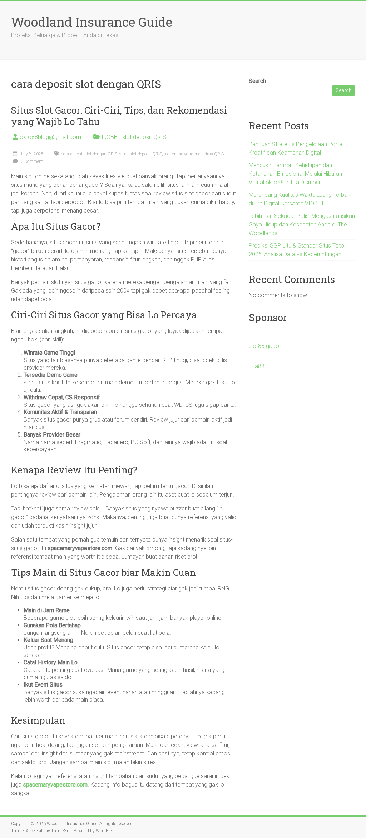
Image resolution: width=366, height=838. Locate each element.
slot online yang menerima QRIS (194, 153)
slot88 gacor (265, 346)
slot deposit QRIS (144, 137)
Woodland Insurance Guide (91, 21)
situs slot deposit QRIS (140, 153)
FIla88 (256, 366)
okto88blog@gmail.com (50, 137)
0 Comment (31, 161)
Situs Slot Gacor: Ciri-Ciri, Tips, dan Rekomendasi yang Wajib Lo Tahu (119, 116)
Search (257, 81)
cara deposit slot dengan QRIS (89, 153)
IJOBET (111, 137)
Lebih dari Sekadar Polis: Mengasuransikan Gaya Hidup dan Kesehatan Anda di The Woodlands (302, 224)
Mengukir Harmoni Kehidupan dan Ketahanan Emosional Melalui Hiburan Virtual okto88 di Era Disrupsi (295, 174)
